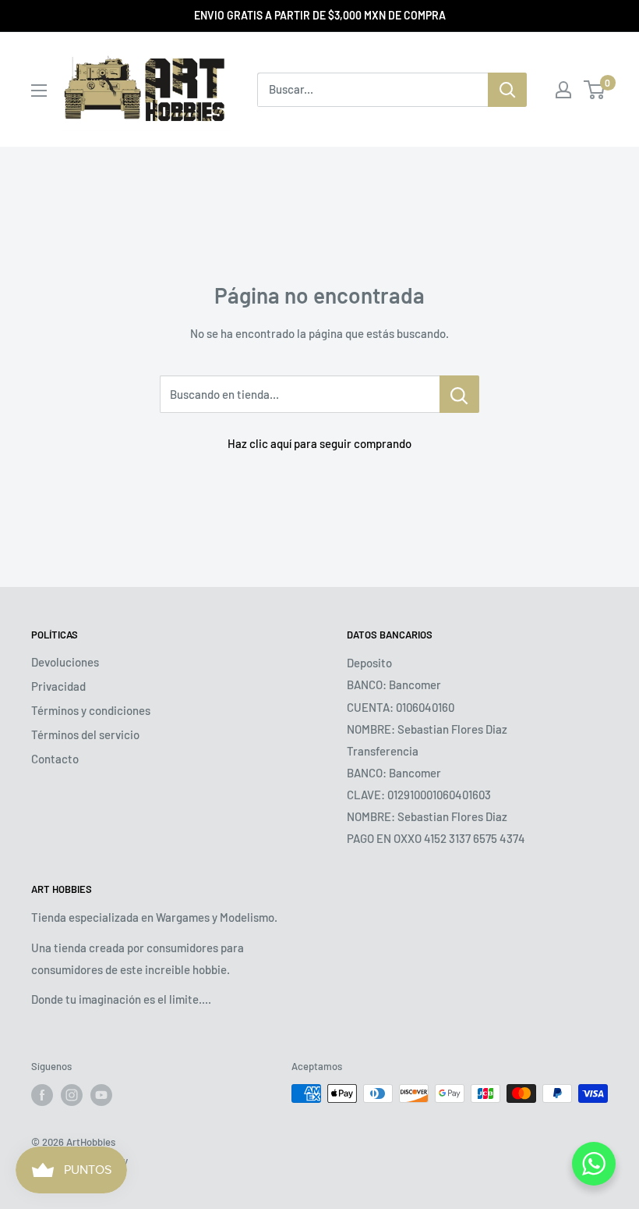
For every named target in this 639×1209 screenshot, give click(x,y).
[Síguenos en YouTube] (101, 1095)
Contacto (55, 759)
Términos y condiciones (90, 710)
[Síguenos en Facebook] (42, 1095)
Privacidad (58, 686)
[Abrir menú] (39, 90)
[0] (595, 89)
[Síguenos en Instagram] (72, 1095)
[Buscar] (507, 90)
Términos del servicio (85, 734)
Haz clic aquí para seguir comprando (319, 443)
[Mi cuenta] (563, 89)
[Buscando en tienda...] (459, 394)
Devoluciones (65, 662)
